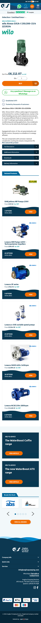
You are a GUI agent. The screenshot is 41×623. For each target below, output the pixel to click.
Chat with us (35, 574)
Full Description (9, 147)
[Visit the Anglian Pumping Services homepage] (5, 6)
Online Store (6, 17)
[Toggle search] (25, 6)
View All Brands (20, 522)
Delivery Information (11, 163)
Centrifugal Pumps (18, 17)
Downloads (7, 158)
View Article (14, 453)
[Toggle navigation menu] (38, 6)
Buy (20, 83)
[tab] (15, 514)
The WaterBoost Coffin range (18, 442)
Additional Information (11, 152)
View (30, 212)
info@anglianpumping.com (28, 570)
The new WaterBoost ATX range (20, 470)
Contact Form (34, 576)
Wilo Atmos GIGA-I (9, 21)
